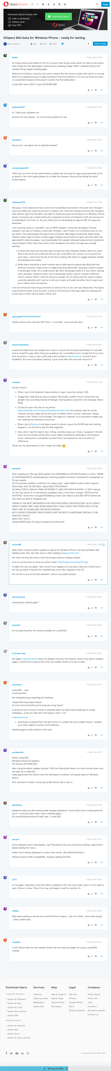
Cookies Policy (76, 1002)
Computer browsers (15, 994)
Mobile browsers (13, 1020)
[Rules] (59, 4)
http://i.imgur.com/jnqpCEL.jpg (73, 562)
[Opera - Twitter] (11, 1053)
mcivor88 (16, 544)
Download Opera (60, 16)
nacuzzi (15, 839)
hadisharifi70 (18, 107)
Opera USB (12, 1015)
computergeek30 (20, 168)
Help (54, 987)
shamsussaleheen (20, 345)
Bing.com (35, 424)
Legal (72, 987)
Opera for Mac (14, 1003)
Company (94, 987)
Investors (92, 1006)
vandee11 (16, 942)
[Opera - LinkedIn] (22, 1053)
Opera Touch (13, 1034)
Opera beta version (16, 1011)
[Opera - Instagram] (27, 1053)
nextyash (16, 468)
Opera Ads (38, 1006)
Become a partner (96, 1010)
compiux (16, 382)
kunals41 (16, 625)
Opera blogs (57, 998)
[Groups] (54, 4)
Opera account (40, 998)
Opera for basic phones (18, 1038)
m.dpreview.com (20, 717)
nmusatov (16, 140)
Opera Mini (12, 1029)
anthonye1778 (18, 202)
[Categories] (32, 4)
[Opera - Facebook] (6, 1053)
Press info (92, 998)
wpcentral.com (75, 356)
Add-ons (37, 994)
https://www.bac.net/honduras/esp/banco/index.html (44, 410)
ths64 (14, 57)
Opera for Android (16, 1025)
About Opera (94, 994)
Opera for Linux (14, 1007)
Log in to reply (100, 44)
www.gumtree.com (70, 553)
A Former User (19, 653)
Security (73, 994)
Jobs (90, 1002)
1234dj (15, 911)
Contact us (93, 1014)
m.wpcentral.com (30, 659)
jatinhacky (17, 805)
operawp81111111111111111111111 (26, 316)
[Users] (48, 4)
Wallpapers (38, 1002)
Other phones (13, 44)
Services (38, 987)
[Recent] (38, 4)
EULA (71, 1006)
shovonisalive (18, 597)
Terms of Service (77, 1010)
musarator (17, 684)
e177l (14, 879)
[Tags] (43, 4)
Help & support (58, 994)
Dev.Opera (56, 1006)
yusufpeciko (18, 752)
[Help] (65, 4)
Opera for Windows (16, 999)
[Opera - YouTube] (17, 1053)
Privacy (72, 998)
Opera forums (57, 1002)
